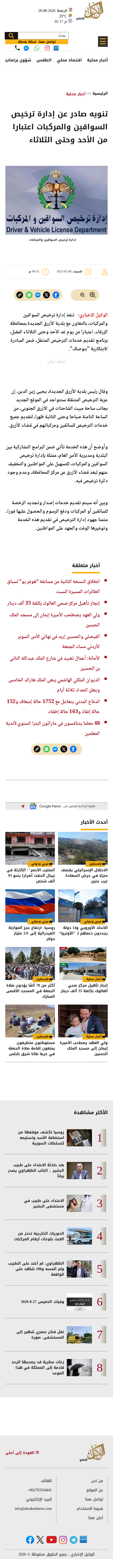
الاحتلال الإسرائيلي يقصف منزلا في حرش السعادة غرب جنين (84, 875)
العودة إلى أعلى (20, 1452)
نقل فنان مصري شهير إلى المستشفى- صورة (40, 1334)
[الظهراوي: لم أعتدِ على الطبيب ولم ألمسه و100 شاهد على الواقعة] (79, 1269)
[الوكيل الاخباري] (92, 1453)
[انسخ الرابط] (19, 295)
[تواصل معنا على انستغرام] (47, 48)
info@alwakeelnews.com (33, 1508)
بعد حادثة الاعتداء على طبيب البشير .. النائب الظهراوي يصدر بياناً (36, 1170)
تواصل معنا (94, 1499)
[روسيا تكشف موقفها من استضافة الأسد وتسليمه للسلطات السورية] (79, 1137)
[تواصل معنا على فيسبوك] (26, 48)
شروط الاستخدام (90, 1508)
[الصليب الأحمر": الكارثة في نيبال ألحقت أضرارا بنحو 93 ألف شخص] (30, 848)
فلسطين (95, 864)
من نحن (97, 1480)
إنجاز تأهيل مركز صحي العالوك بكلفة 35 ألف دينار (53, 603)
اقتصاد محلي (69, 60)
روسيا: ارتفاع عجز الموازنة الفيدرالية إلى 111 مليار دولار (31, 933)
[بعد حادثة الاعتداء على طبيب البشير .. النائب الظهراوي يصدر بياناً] (79, 1170)
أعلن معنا (95, 1517)
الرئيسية (100, 93)
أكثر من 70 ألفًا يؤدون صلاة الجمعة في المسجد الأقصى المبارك (30, 991)
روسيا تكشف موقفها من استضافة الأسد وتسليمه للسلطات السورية (41, 1137)
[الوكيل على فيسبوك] (30, 1540)
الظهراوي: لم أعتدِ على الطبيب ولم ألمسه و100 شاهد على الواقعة (36, 1269)
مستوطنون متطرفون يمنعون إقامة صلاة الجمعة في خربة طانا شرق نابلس (31, 1048)
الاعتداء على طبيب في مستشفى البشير (44, 1203)
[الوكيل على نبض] (83, 1539)
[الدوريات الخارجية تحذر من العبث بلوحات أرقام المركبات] (79, 1236)
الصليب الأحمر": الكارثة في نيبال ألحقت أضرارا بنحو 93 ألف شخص (31, 875)
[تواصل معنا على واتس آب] (36, 48)
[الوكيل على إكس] (40, 1540)
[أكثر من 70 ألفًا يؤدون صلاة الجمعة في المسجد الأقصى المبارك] (30, 963)
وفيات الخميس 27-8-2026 (42, 1302)
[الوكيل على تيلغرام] (74, 1540)
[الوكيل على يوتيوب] (51, 1539)
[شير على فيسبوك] (56, 295)
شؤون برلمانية (17, 60)
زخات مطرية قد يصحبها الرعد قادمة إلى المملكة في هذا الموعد (38, 1367)
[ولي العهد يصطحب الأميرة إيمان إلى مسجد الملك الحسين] (83, 1021)
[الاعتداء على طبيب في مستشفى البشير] (79, 1203)
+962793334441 (40, 1490)
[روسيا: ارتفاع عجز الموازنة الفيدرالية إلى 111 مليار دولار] (30, 905)
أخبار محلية (97, 60)
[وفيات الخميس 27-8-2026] (79, 1301)
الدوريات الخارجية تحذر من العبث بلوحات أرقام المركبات (39, 1236)
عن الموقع (94, 1490)
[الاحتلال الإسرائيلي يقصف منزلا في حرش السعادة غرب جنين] (83, 848)
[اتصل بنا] (17, 47)
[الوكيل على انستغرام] (63, 1540)
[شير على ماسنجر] (37, 295)
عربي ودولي (40, 864)
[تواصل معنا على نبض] (56, 48)
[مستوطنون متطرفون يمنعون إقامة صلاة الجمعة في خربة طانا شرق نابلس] (30, 1021)
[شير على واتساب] (29, 295)
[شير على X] (46, 295)
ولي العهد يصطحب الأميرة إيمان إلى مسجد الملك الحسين (84, 1048)
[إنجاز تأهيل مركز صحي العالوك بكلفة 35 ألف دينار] (83, 963)
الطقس (44, 60)
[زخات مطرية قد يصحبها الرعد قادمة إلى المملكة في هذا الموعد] (79, 1367)
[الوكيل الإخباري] (91, 13)
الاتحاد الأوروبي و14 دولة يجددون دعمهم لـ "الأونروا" (83, 931)
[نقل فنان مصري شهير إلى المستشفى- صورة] (79, 1334)
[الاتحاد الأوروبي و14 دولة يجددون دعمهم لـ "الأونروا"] (83, 905)
